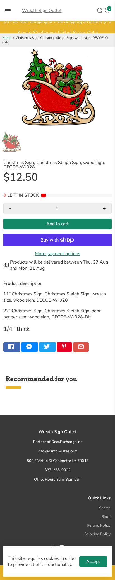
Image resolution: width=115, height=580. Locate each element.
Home (6, 38)
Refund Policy (99, 525)
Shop (106, 516)
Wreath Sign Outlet (42, 11)
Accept (93, 561)
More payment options (57, 254)
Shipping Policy (97, 534)
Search (105, 508)
